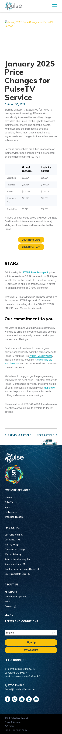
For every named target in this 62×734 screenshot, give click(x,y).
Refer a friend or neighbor (18, 559)
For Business (11, 512)
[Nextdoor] (22, 699)
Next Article (46, 435)
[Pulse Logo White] (14, 457)
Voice (7, 507)
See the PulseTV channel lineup (21, 569)
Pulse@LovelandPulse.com (20, 689)
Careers (9, 606)
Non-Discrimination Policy (16, 730)
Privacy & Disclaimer (13, 722)
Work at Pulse (12, 554)
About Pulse (11, 592)
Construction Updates (15, 596)
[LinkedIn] (29, 699)
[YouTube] (36, 699)
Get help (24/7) (12, 539)
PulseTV (9, 502)
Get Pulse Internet (14, 534)
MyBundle (49, 387)
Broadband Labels (14, 517)
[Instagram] (14, 699)
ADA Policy (9, 726)
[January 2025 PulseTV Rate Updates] (31, 38)
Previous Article (19, 435)
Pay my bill (10, 544)
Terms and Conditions (21, 621)
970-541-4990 (16, 685)
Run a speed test (13, 564)
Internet (9, 497)
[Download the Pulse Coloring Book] (49, 442)
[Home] (14, 474)
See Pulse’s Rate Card (16, 574)
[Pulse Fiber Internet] (13, 6)
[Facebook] (7, 699)
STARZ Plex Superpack (35, 272)
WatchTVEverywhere (40, 355)
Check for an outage (15, 549)
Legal (9, 614)
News (7, 601)
